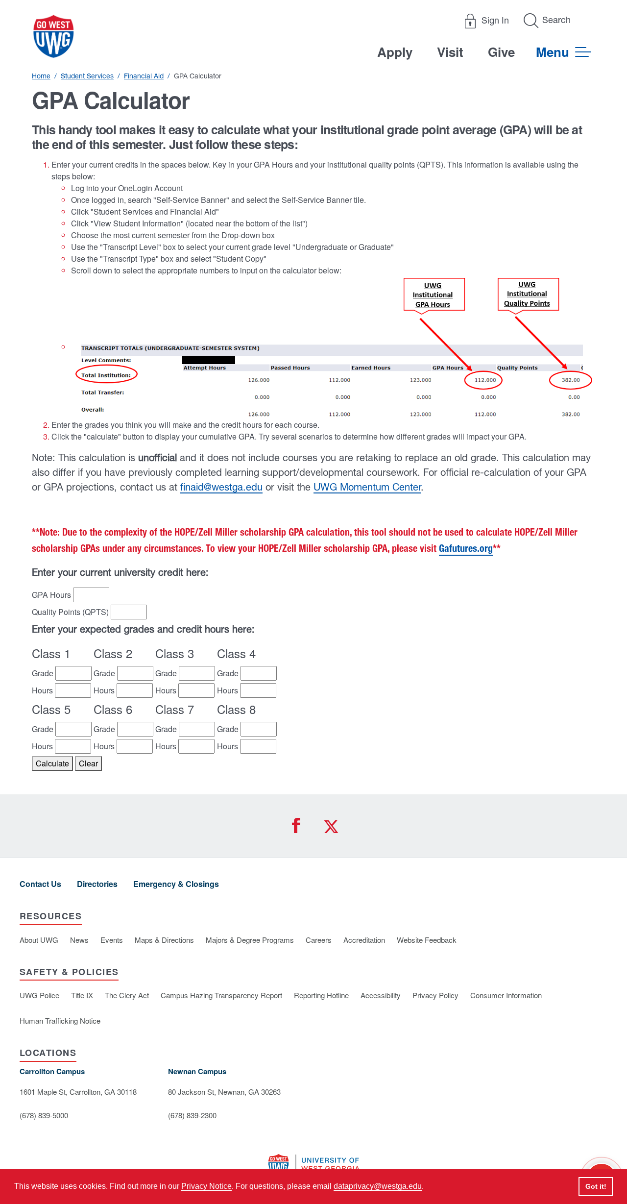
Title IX (82, 995)
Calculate (52, 763)
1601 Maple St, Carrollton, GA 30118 (78, 1091)
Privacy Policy (435, 995)
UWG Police (39, 995)
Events (111, 939)
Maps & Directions (164, 939)
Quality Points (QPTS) (70, 611)
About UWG (39, 939)
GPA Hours (51, 594)
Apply (394, 52)
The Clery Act (127, 995)
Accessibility (381, 995)
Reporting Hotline (321, 995)
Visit (450, 52)
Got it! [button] (595, 1186)
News (79, 939)
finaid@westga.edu (221, 486)
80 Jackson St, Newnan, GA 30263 (224, 1091)
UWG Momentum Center (367, 486)
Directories (97, 883)
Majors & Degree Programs (250, 939)
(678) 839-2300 (192, 1115)
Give (501, 52)
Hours (42, 690)
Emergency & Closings (176, 883)
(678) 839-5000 (44, 1115)
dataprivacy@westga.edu (378, 1186)
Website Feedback (427, 939)
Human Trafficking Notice (60, 1020)
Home (41, 76)
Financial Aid (144, 76)
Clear (88, 763)
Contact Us (40, 883)
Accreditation (364, 939)
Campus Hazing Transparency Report (221, 995)
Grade (42, 673)
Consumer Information (506, 995)
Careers (319, 939)
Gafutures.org (466, 550)
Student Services (87, 76)
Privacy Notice (206, 1186)
